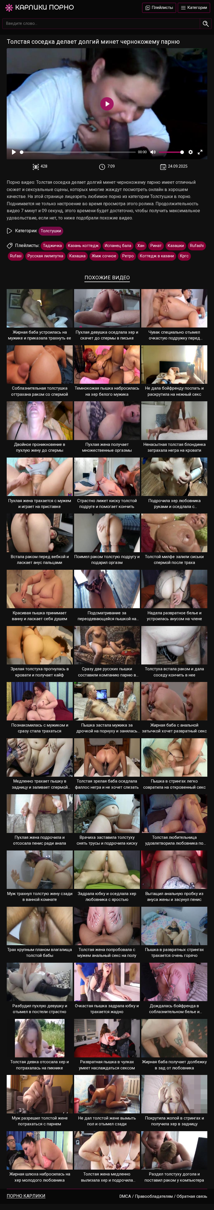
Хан (140, 245)
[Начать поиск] (206, 23)
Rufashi (197, 245)
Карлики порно (44, 7)
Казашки (176, 245)
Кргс (184, 256)
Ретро (128, 256)
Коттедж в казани (157, 256)
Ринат (156, 245)
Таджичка (52, 245)
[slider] (78, 152)
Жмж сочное (104, 256)
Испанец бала (118, 245)
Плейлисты (161, 7)
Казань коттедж (83, 245)
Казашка (77, 256)
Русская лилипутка (45, 256)
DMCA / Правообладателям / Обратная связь (163, 1196)
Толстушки (51, 231)
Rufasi (15, 256)
